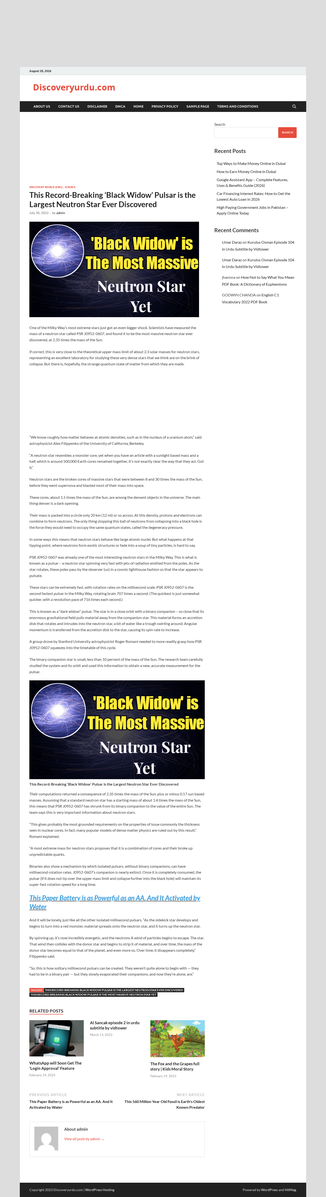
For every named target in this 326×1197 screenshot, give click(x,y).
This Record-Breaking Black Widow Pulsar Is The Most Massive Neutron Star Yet (93, 994)
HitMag (290, 1190)
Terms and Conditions (237, 106)
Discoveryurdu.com (74, 87)
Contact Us (68, 106)
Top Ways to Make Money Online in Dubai (251, 163)
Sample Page (197, 106)
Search (219, 124)
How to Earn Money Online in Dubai (246, 171)
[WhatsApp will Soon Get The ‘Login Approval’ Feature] (56, 1039)
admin (60, 213)
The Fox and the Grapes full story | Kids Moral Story (175, 1066)
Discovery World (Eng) (46, 187)
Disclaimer (97, 106)
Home (138, 106)
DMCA (120, 106)
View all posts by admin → (84, 1138)
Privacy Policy (165, 106)
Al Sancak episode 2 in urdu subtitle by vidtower (115, 1025)
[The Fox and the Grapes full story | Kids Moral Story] (177, 1040)
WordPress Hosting (99, 1190)
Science (70, 187)
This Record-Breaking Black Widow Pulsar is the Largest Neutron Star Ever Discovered (114, 990)
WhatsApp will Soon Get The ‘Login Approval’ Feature (55, 1065)
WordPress (269, 1190)
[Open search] (294, 106)
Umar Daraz (232, 242)
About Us (41, 106)
